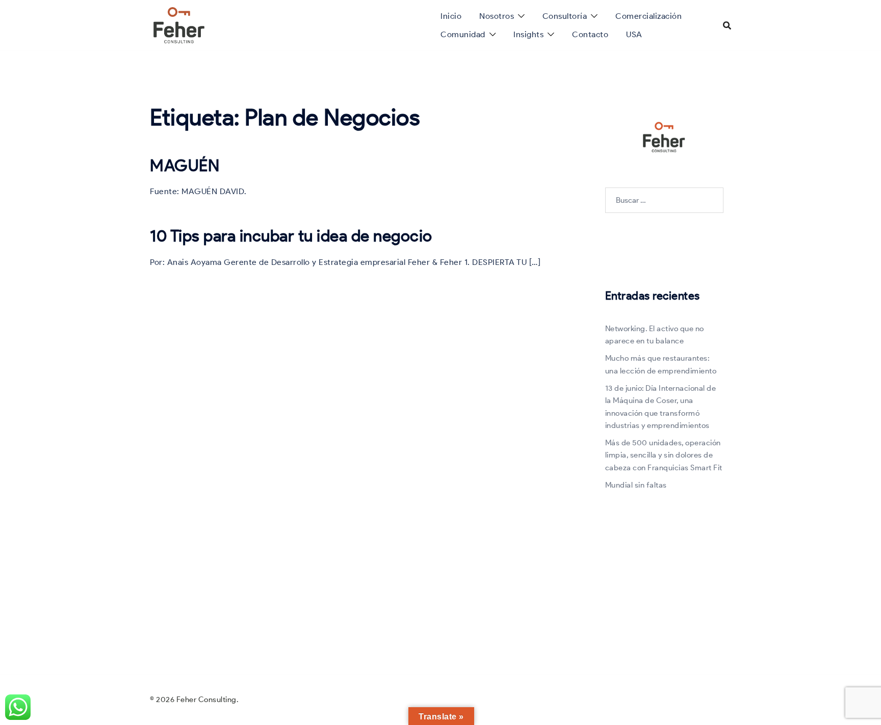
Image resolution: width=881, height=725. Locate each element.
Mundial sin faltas (636, 485)
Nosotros (496, 16)
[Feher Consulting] (179, 24)
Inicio (450, 16)
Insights (528, 34)
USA (634, 34)
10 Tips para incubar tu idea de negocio (291, 236)
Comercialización (648, 16)
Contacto (590, 34)
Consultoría (564, 16)
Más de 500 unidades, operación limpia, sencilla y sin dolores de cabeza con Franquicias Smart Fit (663, 455)
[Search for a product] (727, 25)
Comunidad (462, 34)
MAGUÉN (184, 165)
